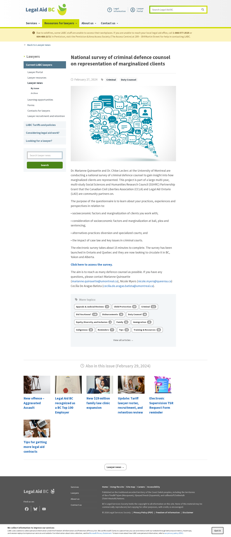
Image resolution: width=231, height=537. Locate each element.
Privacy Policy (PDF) (143, 512)
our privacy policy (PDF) (173, 533)
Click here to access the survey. (92, 264)
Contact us (76, 504)
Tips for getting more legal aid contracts (35, 447)
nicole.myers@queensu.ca (154, 281)
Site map (130, 487)
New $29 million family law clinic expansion (98, 403)
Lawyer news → (115, 467)
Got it (217, 530)
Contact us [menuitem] (108, 23)
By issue (35, 88)
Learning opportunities (40, 99)
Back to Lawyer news (39, 44)
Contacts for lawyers (39, 110)
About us (75, 499)
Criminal (111, 79)
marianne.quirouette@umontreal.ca (95, 281)
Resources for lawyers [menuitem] (59, 23)
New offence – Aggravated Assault (34, 403)
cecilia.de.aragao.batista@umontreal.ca (128, 286)
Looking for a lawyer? (39, 141)
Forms (31, 105)
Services (75, 487)
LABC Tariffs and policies (41, 125)
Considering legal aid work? (42, 133)
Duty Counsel (128, 79)
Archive (34, 93)
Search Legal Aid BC (162, 9)
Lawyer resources (37, 77)
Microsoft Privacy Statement (100, 533)
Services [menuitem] (32, 23)
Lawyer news (35, 83)
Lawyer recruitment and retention (46, 116)
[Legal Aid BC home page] (46, 9)
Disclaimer (188, 512)
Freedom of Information (168, 512)
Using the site (117, 487)
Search (45, 165)
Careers (141, 487)
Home (105, 487)
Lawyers (75, 493)
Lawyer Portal (35, 72)
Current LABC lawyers (39, 65)
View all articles (123, 340)
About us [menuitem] (88, 23)
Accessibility (153, 487)
